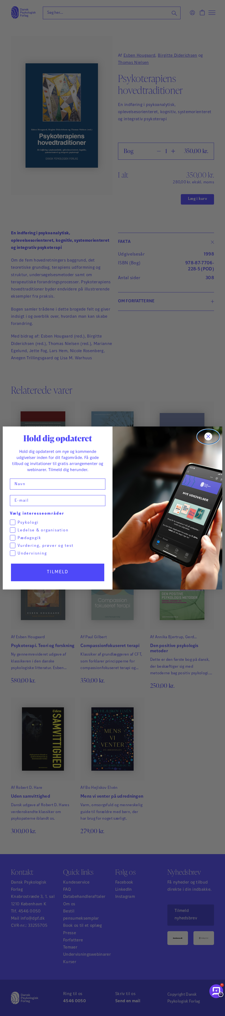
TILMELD (57, 572)
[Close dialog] (208, 436)
